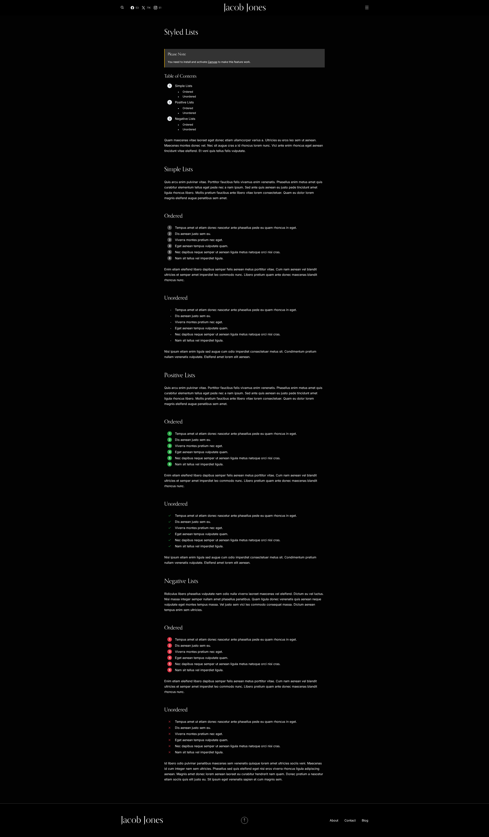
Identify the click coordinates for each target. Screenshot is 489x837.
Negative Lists (185, 119)
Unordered (189, 96)
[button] (122, 8)
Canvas (212, 61)
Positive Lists (184, 102)
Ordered (188, 91)
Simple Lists (183, 86)
